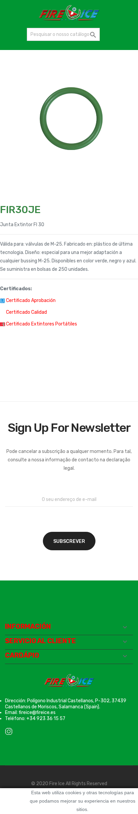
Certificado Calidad (26, 312)
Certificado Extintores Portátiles (41, 324)
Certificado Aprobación (31, 300)
